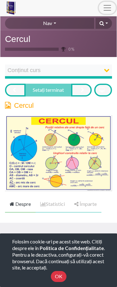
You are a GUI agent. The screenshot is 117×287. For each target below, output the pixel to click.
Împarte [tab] (88, 204)
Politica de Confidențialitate (72, 248)
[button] (103, 23)
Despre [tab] (22, 204)
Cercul (17, 39)
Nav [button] (47, 23)
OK (58, 276)
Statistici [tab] (55, 204)
